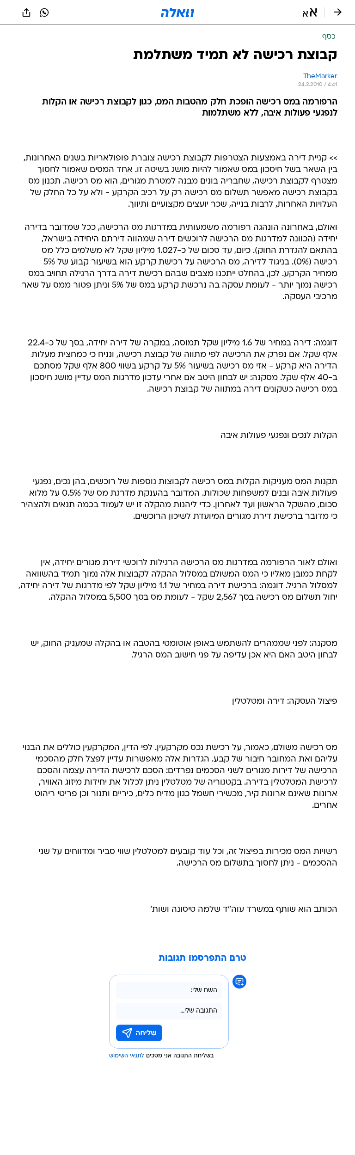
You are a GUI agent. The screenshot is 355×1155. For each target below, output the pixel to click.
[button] (310, 12)
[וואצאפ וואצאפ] (44, 12)
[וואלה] (177, 12)
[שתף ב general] (26, 12)
